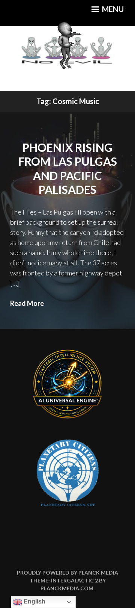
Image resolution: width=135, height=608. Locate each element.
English (33, 601)
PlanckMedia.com (66, 588)
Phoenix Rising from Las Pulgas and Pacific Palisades (67, 169)
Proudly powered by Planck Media (67, 572)
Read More (27, 303)
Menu (112, 9)
